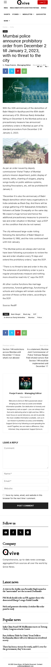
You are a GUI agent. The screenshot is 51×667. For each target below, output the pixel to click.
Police (39, 317)
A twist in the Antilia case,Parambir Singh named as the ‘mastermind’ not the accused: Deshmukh (24, 590)
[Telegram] (28, 532)
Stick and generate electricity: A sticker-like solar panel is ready (23, 607)
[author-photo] (25, 389)
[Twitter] (11, 71)
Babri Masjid (15, 314)
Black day (26, 314)
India (12, 27)
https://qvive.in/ (25, 397)
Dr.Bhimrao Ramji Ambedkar (14, 317)
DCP (34, 314)
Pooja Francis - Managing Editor (18, 65)
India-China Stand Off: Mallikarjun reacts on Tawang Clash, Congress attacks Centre (25, 628)
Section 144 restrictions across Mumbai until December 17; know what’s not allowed (13, 353)
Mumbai (31, 317)
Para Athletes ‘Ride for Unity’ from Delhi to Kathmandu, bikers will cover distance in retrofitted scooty (25, 638)
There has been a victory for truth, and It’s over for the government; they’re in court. (25, 648)
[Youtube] (6, 532)
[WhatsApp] (24, 71)
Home (5, 27)
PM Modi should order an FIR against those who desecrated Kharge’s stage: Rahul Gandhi (23, 599)
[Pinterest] (18, 71)
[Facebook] (5, 71)
